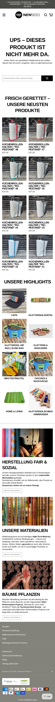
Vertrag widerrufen (10, 664)
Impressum (7, 651)
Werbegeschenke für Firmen (15, 643)
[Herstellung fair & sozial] (27, 443)
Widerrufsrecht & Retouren (14, 634)
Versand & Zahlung (10, 630)
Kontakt (5, 626)
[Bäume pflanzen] (27, 575)
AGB (4, 639)
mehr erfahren (12, 490)
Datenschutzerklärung (12, 655)
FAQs (4, 660)
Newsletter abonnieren (16, 671)
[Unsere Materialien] (27, 511)
